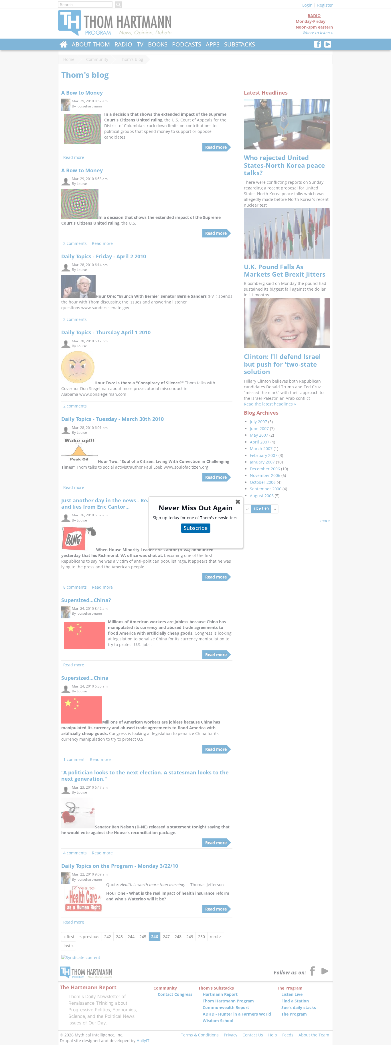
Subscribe (196, 527)
